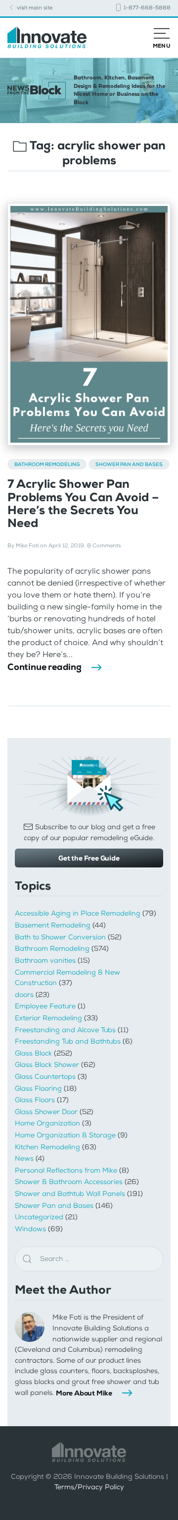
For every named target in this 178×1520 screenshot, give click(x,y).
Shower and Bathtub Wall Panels (70, 1193)
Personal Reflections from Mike (66, 1170)
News (24, 1158)
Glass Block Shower (47, 1064)
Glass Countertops (45, 1076)
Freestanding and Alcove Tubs (65, 1030)
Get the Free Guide (88, 858)
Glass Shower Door (46, 1112)
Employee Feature (45, 1006)
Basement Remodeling (52, 925)
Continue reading (44, 667)
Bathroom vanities (45, 960)
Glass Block (33, 1053)
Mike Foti (27, 545)
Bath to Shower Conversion (60, 937)
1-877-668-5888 (146, 7)
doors (24, 994)
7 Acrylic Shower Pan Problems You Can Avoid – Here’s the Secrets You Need (83, 503)
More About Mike (84, 1392)
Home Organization (47, 1123)
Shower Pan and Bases (129, 464)
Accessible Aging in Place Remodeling (77, 913)
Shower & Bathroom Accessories (69, 1182)
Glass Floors (35, 1100)
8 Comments (104, 545)
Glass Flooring (38, 1088)
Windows (30, 1229)
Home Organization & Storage (65, 1135)
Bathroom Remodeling (47, 464)
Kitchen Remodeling (47, 1147)
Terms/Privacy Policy (89, 1487)
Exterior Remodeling (48, 1018)
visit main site (33, 7)
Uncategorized (39, 1217)
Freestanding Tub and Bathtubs (68, 1041)
